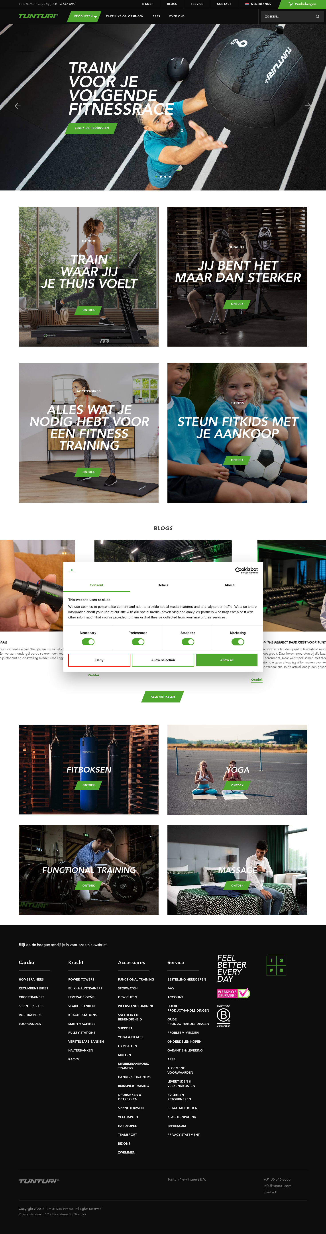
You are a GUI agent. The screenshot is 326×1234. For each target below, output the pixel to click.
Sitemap (80, 1214)
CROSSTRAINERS (31, 997)
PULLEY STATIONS (81, 1032)
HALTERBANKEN (80, 1050)
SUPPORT (125, 1028)
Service (197, 4)
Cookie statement (59, 1214)
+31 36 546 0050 (64, 4)
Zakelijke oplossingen (125, 16)
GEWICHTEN (127, 997)
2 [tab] (161, 177)
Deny (99, 660)
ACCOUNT (175, 997)
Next (308, 105)
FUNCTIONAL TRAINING (136, 979)
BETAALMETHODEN (182, 1108)
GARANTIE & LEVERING (185, 1050)
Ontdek (94, 675)
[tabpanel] (163, 107)
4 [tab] (170, 177)
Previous (18, 105)
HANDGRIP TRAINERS (134, 1077)
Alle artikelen (163, 697)
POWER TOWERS (81, 979)
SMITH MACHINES (81, 1024)
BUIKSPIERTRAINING (133, 1086)
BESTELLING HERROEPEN (186, 979)
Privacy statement (31, 1214)
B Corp (147, 4)
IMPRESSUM (176, 1126)
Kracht (76, 962)
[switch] (138, 641)
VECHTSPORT (128, 1117)
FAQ (170, 988)
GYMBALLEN (127, 1046)
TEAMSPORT (127, 1134)
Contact (224, 4)
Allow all (227, 660)
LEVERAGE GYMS (81, 997)
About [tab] (229, 585)
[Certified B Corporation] (262, 1016)
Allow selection (163, 660)
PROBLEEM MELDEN (183, 1032)
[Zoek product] (317, 16)
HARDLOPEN (127, 1126)
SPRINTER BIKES (31, 1006)
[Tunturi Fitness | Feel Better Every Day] (38, 16)
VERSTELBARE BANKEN (86, 1041)
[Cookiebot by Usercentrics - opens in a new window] (238, 570)
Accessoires (131, 962)
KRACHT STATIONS (82, 1015)
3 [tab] (165, 177)
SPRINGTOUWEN (131, 1108)
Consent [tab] (96, 585)
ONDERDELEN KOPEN (184, 1041)
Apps (156, 16)
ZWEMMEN (126, 1152)
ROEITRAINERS (30, 1015)
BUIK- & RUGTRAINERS (85, 988)
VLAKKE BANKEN (81, 1006)
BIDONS (124, 1143)
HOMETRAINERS (31, 979)
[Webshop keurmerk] (262, 994)
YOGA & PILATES (130, 1037)
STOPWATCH (127, 988)
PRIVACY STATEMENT (183, 1134)
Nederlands (261, 4)
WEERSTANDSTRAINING (136, 1006)
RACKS (73, 1059)
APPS (171, 1059)
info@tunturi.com (277, 1186)
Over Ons (177, 16)
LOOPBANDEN (30, 1024)
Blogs (172, 4)
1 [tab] (156, 177)
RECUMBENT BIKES (33, 988)
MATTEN (124, 1055)
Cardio (26, 962)
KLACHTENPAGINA (181, 1117)
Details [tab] (163, 585)
